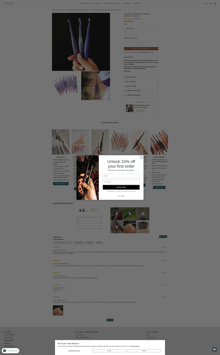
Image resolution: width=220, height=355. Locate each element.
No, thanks (121, 196)
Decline (144, 350)
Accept (109, 350)
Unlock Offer (121, 187)
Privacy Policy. (135, 346)
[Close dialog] (141, 157)
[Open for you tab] (214, 349)
